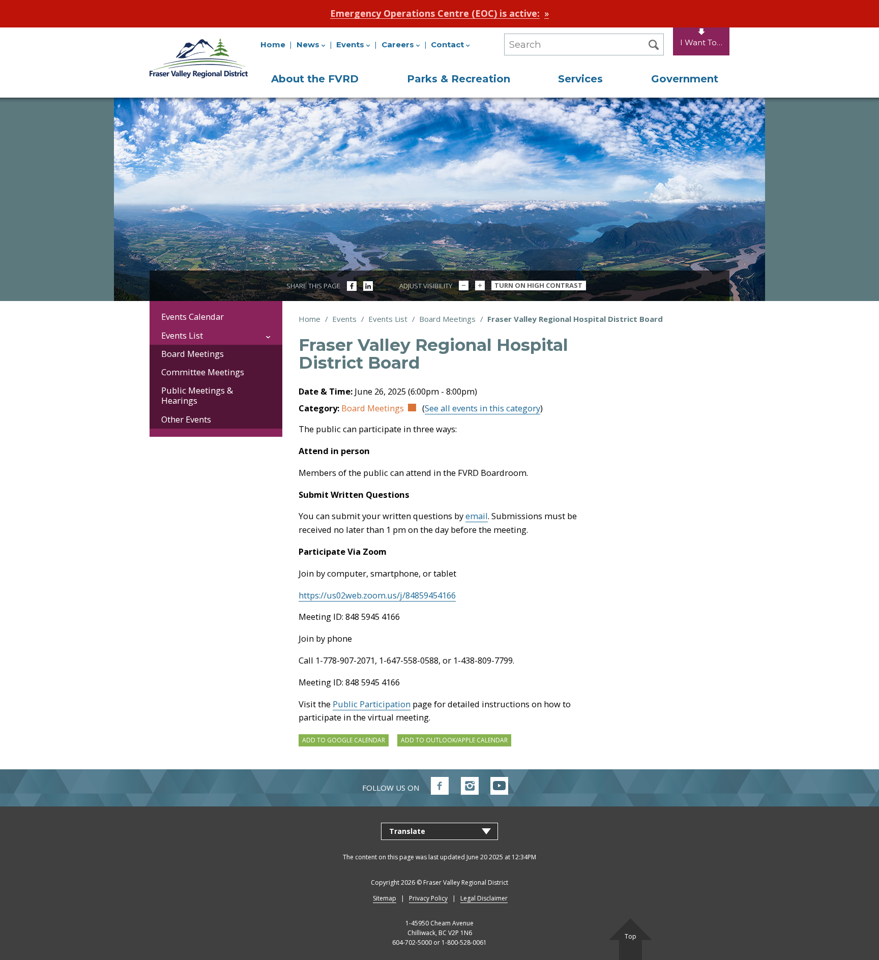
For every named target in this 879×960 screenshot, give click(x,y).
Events (350, 44)
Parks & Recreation (458, 79)
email (476, 516)
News (308, 44)
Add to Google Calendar (343, 740)
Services (580, 79)
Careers (398, 44)
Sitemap (384, 898)
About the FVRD (315, 79)
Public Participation (372, 704)
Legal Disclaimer (484, 898)
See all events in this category (482, 408)
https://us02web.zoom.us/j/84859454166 (377, 595)
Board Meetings (447, 319)
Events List (387, 319)
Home (272, 44)
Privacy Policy (428, 898)
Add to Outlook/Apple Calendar (454, 740)
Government (684, 79)
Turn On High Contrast (538, 285)
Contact (447, 44)
